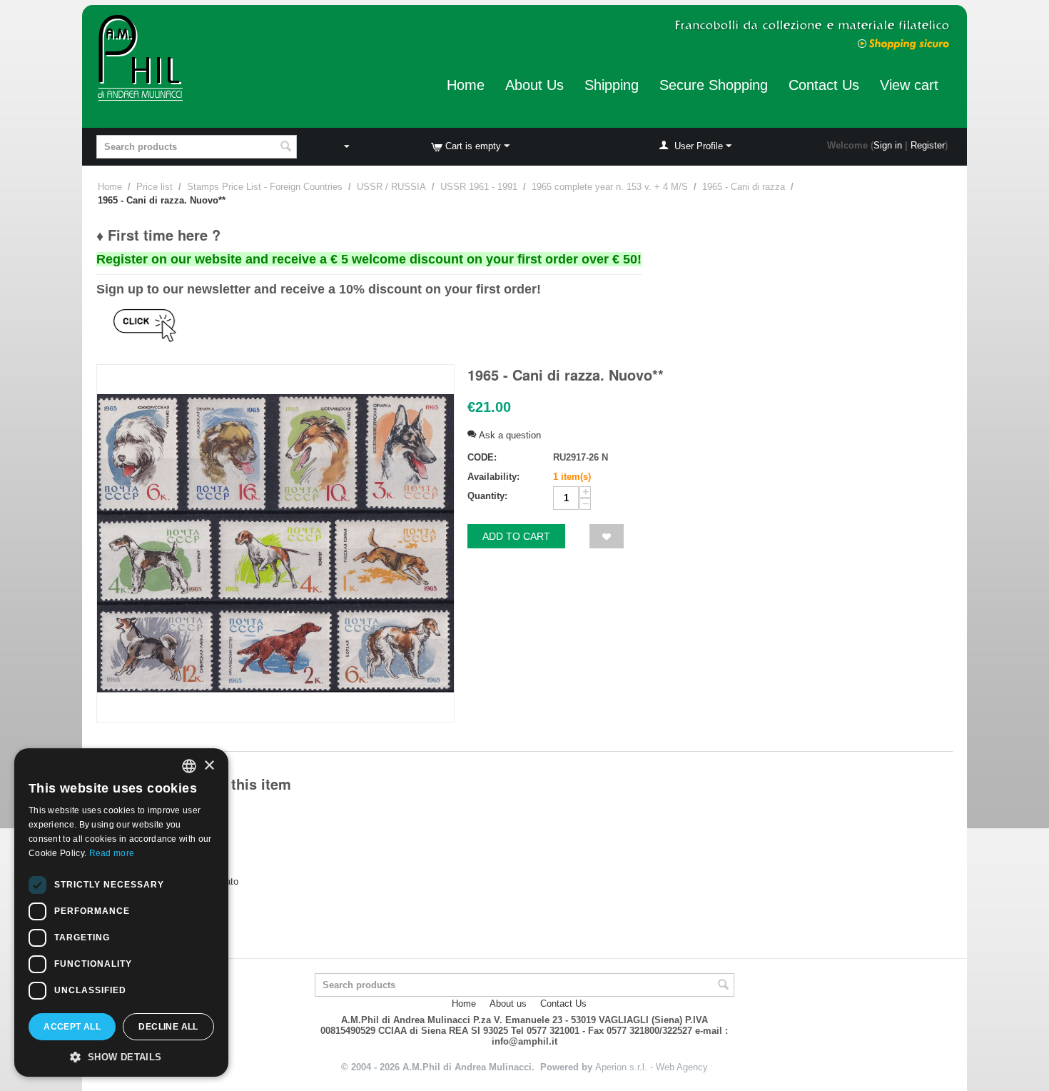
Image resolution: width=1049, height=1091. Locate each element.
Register (928, 145)
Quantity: (487, 496)
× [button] (208, 765)
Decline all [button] (168, 1027)
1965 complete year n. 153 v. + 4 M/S (610, 186)
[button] (121, 1056)
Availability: (493, 476)
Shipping (611, 85)
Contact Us (824, 85)
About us (508, 1003)
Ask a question (508, 435)
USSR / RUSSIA (391, 186)
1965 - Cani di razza (743, 186)
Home (466, 85)
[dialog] (121, 912)
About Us (534, 85)
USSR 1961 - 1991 (478, 186)
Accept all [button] (72, 1027)
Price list (154, 186)
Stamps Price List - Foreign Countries (265, 186)
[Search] (286, 148)
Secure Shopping (713, 85)
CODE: (482, 457)
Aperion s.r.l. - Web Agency (651, 1067)
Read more (112, 853)
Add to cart (516, 536)
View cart (909, 85)
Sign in (887, 145)
